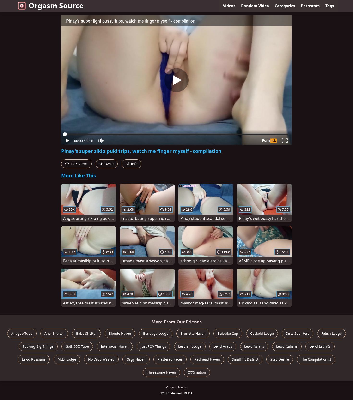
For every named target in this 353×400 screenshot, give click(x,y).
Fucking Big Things (38, 346)
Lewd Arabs (222, 346)
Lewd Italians (287, 346)
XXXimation (197, 372)
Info (133, 163)
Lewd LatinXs (320, 346)
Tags (329, 5)
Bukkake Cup (228, 333)
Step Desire (279, 359)
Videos (229, 5)
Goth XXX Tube (77, 346)
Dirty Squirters (297, 333)
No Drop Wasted (101, 359)
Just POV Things (153, 346)
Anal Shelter (54, 333)
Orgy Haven (136, 359)
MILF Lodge (67, 359)
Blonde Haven (120, 333)
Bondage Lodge (155, 333)
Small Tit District (245, 359)
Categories (285, 5)
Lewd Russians (34, 359)
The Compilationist (316, 359)
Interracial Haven (115, 346)
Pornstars (310, 5)
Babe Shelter (86, 333)
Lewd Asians (254, 346)
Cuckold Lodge (262, 333)
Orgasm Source (56, 6)
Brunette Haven (193, 333)
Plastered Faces (170, 359)
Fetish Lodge (331, 333)
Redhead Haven (207, 359)
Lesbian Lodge (189, 346)
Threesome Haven (161, 372)
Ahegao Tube (21, 333)
